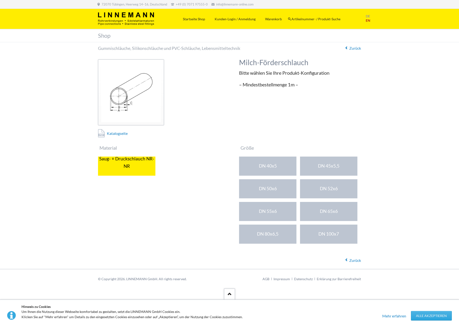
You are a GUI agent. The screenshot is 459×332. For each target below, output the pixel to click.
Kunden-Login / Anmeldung (235, 19)
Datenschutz (303, 279)
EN (368, 20)
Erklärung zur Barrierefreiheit (339, 279)
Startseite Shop (194, 19)
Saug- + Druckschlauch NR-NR (126, 163)
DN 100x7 (328, 234)
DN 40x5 (268, 166)
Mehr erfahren (394, 316)
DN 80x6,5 (268, 234)
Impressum (281, 279)
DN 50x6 (268, 188)
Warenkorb (273, 19)
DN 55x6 (268, 211)
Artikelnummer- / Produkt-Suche (315, 19)
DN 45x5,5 (328, 166)
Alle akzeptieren (431, 316)
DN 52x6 (329, 188)
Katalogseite (117, 133)
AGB (265, 279)
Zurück (355, 48)
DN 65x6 (329, 211)
